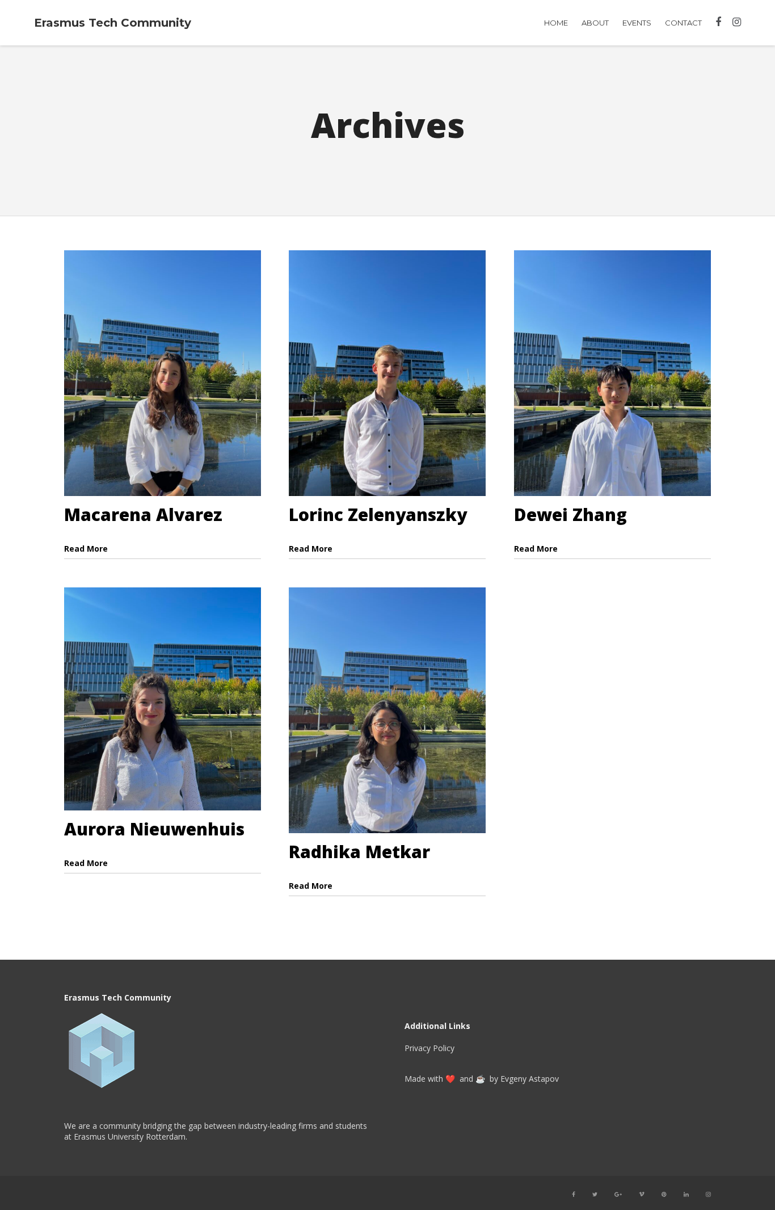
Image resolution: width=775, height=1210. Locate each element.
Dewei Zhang (570, 514)
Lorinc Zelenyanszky (378, 514)
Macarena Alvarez (143, 514)
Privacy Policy (429, 1048)
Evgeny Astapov (529, 1078)
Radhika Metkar (359, 851)
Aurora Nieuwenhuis (154, 829)
